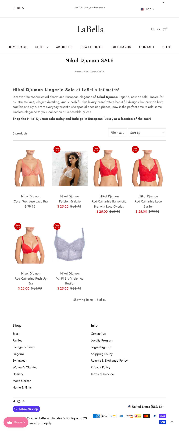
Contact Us (98, 333)
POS (84, 418)
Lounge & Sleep (23, 347)
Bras (16, 333)
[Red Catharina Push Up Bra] (31, 245)
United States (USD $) (147, 406)
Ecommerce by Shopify (35, 423)
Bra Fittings (92, 47)
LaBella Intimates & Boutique (58, 418)
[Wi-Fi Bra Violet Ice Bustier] (70, 245)
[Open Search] (152, 29)
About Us (64, 47)
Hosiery (18, 374)
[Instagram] (18, 8)
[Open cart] (164, 29)
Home (78, 71)
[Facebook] (14, 8)
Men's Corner (22, 381)
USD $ (148, 9)
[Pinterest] (23, 8)
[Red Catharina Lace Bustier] (148, 168)
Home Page (17, 47)
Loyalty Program (102, 340)
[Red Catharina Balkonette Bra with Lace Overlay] (109, 168)
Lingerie (18, 354)
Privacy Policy (100, 367)
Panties (17, 340)
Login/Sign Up (101, 347)
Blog (166, 47)
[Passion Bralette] (70, 168)
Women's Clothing (25, 367)
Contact (146, 47)
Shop (40, 47)
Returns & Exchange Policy (109, 360)
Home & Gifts (22, 387)
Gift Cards (121, 47)
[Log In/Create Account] (158, 29)
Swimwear (20, 360)
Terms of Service (102, 374)
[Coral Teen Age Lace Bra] (31, 168)
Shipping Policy (102, 354)
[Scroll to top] (172, 421)
